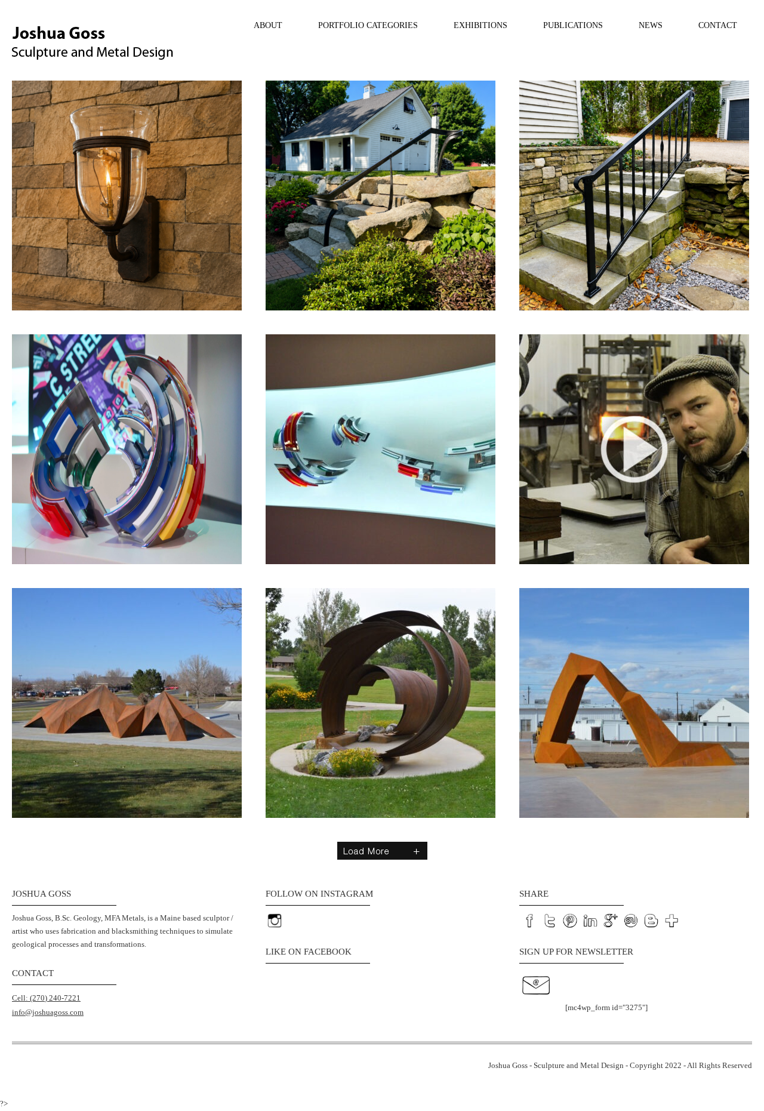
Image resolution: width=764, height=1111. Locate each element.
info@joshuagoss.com (48, 1012)
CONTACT (717, 25)
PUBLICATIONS (573, 25)
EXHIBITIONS (480, 25)
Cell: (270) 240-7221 (46, 997)
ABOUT (268, 25)
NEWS (651, 25)
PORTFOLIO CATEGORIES (368, 25)
